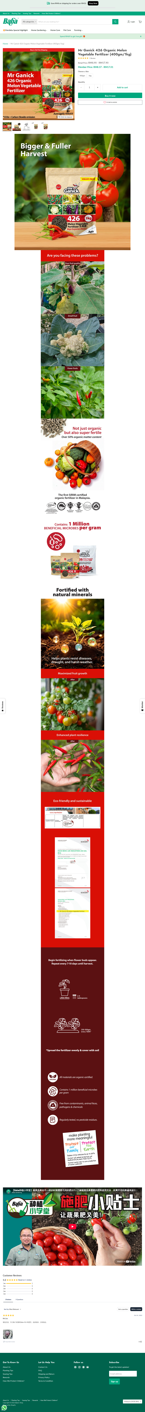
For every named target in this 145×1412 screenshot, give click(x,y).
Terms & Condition (45, 1381)
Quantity (81, 82)
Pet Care (67, 30)
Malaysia (131, 1401)
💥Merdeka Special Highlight (15, 30)
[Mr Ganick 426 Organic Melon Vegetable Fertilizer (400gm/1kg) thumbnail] (7, 126)
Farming (78, 30)
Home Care (55, 30)
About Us (6, 13)
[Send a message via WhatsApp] (4, 1408)
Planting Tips (16, 13)
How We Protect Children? (51, 13)
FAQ (40, 1370)
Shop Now (93, 3)
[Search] (115, 21)
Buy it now (110, 95)
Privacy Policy (44, 1377)
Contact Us (42, 1367)
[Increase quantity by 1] (98, 87)
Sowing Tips (27, 13)
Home (5, 44)
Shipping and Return (46, 1374)
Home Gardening (38, 30)
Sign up (114, 1381)
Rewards (37, 13)
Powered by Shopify (9, 1405)
